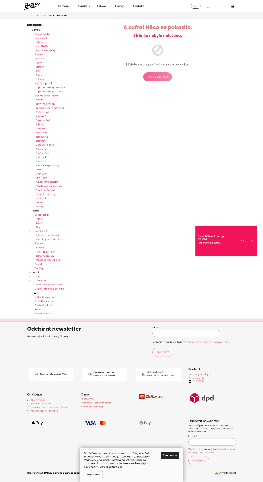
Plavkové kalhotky (44, 305)
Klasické (40, 169)
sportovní (41, 198)
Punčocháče (42, 153)
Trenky (39, 218)
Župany (39, 54)
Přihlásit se (163, 352)
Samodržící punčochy (47, 165)
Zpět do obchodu (157, 76)
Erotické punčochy (45, 194)
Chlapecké (40, 280)
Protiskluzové (42, 112)
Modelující (41, 173)
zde (120, 467)
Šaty (38, 71)
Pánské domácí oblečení (49, 259)
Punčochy (41, 149)
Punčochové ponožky (47, 181)
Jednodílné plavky (44, 297)
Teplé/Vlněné (43, 120)
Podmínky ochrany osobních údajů (48, 407)
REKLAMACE (87, 399)
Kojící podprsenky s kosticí (50, 91)
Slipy (38, 227)
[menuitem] (65, 6)
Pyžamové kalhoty (45, 50)
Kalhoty (40, 66)
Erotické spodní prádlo (46, 95)
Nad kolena (41, 128)
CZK (195, 6)
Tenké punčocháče (46, 190)
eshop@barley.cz (202, 374)
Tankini (38, 309)
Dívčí (37, 276)
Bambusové (42, 136)
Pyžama (40, 42)
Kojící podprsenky (44, 83)
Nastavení (93, 474)
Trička (39, 75)
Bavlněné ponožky (45, 103)
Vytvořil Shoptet (227, 473)
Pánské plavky (42, 313)
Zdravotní (41, 140)
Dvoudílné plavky (44, 301)
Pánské (35, 210)
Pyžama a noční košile (47, 235)
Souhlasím (170, 455)
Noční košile (42, 46)
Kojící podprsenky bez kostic (51, 87)
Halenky (40, 79)
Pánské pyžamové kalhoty (50, 239)
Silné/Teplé (42, 177)
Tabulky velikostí (38, 399)
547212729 (198, 377)
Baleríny (40, 124)
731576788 (198, 381)
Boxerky (40, 223)
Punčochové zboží (44, 144)
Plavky (35, 292)
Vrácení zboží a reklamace (43, 410)
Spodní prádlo (42, 34)
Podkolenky (42, 132)
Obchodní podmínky (40, 403)
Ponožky (39, 99)
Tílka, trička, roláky (45, 251)
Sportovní (41, 116)
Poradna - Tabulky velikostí (97, 403)
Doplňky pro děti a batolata (49, 288)
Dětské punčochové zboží (48, 284)
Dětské (35, 272)
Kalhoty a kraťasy (45, 255)
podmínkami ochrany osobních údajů (209, 342)
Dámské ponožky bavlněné (50, 107)
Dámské (36, 29)
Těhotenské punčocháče (49, 186)
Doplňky (39, 206)
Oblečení (40, 58)
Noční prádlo (41, 38)
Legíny (39, 62)
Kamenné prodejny (92, 406)
